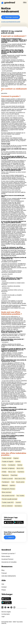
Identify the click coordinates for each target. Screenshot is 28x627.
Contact (4, 587)
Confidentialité (5, 614)
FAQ (2, 584)
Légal (2, 616)
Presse (3, 590)
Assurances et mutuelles (9, 562)
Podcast (4, 573)
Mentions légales (6, 612)
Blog (2, 570)
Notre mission (5, 556)
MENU (25, 2)
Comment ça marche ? (8, 553)
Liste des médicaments (8, 576)
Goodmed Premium (7, 559)
